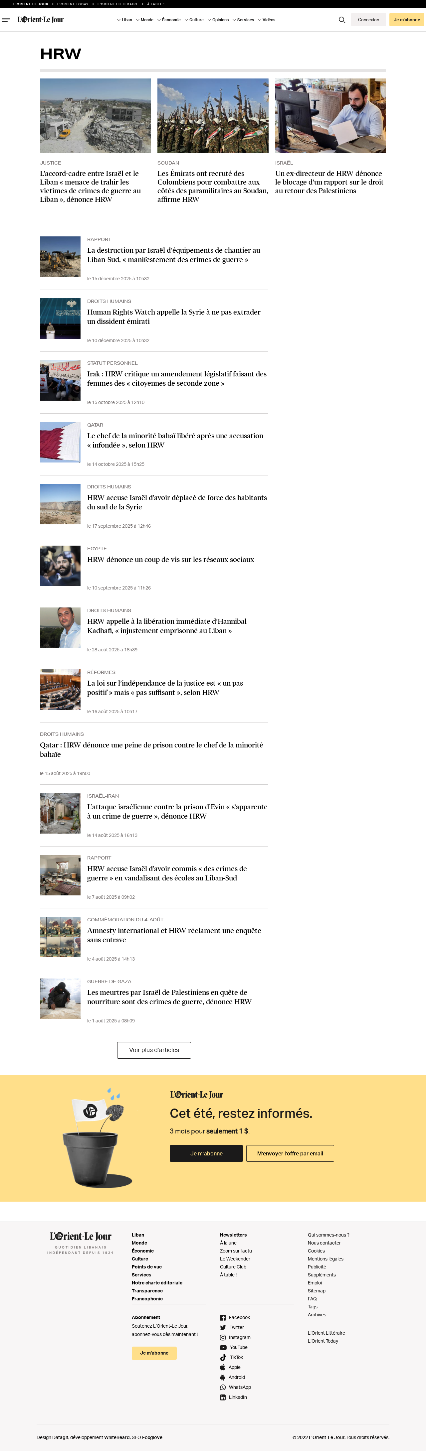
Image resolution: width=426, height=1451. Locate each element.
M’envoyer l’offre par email (290, 1153)
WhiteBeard (117, 1437)
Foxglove (152, 1437)
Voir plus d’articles (154, 1049)
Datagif (60, 1437)
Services (141, 1274)
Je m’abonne (206, 1153)
